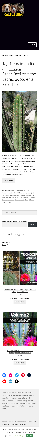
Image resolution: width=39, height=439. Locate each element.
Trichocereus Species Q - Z (25, 193)
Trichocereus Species (9, 193)
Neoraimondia (19, 200)
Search (32, 225)
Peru (26, 200)
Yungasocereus (7, 202)
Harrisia (32, 198)
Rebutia (31, 200)
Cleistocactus (6, 198)
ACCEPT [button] (29, 436)
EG (20, 70)
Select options (19, 302)
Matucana (11, 200)
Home (6, 55)
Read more (9, 180)
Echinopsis (15, 198)
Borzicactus (30, 195)
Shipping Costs (25, 298)
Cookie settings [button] (18, 436)
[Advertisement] (19, 29)
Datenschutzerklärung (10, 424)
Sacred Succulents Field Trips (19, 190)
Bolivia (23, 195)
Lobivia (4, 200)
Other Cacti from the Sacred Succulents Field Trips (19, 79)
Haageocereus (24, 198)
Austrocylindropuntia (13, 195)
